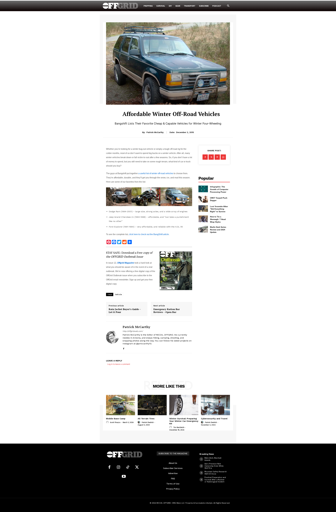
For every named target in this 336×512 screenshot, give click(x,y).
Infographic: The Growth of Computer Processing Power (219, 189)
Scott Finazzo (115, 422)
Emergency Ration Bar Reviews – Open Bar (166, 310)
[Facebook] (124, 348)
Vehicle (118, 294)
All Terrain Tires (146, 418)
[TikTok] (128, 467)
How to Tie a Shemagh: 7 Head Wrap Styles (218, 219)
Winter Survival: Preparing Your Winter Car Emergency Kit (183, 421)
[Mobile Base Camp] (120, 405)
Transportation (171, 106)
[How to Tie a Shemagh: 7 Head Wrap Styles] (203, 218)
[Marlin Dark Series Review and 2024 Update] (203, 229)
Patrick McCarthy (155, 132)
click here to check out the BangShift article (149, 234)
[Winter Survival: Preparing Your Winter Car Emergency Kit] (183, 405)
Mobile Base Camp (115, 418)
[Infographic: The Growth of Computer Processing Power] (203, 189)
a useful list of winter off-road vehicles (155, 173)
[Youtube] (124, 476)
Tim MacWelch (178, 427)
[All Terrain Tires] (152, 405)
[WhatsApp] (223, 157)
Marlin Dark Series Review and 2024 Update (218, 229)
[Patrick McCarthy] (112, 337)
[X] (211, 157)
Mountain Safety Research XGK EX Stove (215, 472)
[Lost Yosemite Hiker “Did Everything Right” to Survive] (203, 208)
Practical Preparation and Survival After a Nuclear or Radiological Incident (215, 479)
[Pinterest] (217, 157)
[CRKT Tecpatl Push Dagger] (203, 199)
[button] (228, 6)
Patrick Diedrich (148, 422)
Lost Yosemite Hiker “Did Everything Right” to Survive (219, 209)
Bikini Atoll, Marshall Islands (212, 459)
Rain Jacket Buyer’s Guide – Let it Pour (125, 310)
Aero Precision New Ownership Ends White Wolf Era (214, 465)
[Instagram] (118, 467)
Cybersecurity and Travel (214, 418)
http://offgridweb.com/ (133, 331)
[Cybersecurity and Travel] (215, 405)
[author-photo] (107, 422)
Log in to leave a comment (118, 364)
